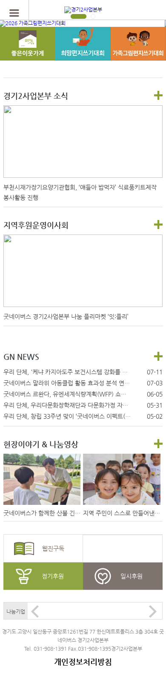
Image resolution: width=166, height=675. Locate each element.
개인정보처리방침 (83, 661)
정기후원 (53, 576)
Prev (35, 611)
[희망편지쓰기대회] (83, 52)
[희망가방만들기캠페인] (27, 52)
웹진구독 (53, 548)
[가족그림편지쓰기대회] (138, 52)
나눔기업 (15, 611)
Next (153, 611)
